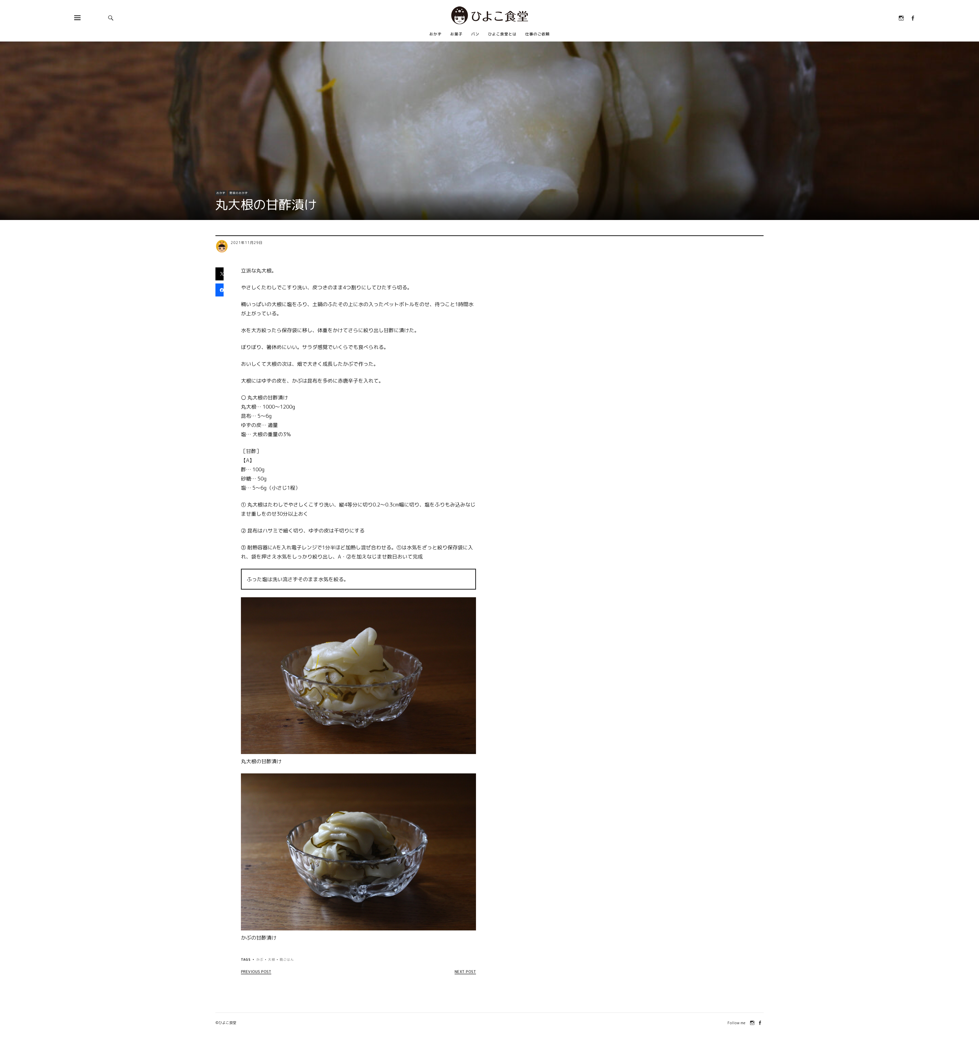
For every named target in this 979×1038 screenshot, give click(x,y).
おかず (435, 34)
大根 (271, 959)
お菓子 (456, 34)
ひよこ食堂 (227, 1022)
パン (475, 34)
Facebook (912, 17)
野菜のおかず (238, 193)
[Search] (111, 17)
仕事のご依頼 (537, 34)
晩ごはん (287, 959)
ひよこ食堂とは (502, 34)
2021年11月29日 (247, 242)
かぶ (259, 959)
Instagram (901, 17)
